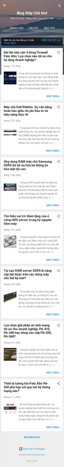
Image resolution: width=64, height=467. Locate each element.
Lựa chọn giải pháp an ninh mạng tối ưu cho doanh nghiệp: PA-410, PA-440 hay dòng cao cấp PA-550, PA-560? (28, 330)
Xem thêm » (53, 96)
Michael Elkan (40, 455)
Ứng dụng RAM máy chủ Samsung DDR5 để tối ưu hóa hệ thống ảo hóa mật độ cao (28, 165)
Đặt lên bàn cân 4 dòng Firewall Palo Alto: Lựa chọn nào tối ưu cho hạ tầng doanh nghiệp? (28, 56)
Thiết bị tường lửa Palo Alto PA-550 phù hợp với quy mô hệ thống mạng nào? (27, 387)
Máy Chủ (49, 28)
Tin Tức (33, 28)
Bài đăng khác (32, 437)
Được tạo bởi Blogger (34, 448)
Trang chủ (16, 28)
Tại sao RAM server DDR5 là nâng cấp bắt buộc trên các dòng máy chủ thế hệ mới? (28, 274)
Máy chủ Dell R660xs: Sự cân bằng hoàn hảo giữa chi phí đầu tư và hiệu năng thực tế (28, 110)
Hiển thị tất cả (50, 40)
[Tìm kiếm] (60, 6)
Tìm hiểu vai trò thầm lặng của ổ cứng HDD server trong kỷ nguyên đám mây (28, 219)
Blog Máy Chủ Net (32, 13)
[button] (58, 53)
